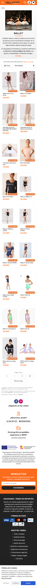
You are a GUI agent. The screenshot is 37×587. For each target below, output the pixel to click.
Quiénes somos (19, 537)
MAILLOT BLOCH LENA (26, 263)
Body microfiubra (8, 197)
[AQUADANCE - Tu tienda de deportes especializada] (12, 2)
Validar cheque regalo (19, 555)
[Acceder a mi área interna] (29, 2)
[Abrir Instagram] (21, 401)
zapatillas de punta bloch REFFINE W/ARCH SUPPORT (10, 129)
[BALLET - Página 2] (22, 376)
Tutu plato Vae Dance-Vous (10, 163)
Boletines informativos (19, 549)
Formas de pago (19, 540)
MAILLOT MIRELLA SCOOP (8, 229)
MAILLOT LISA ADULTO (9, 329)
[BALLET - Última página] (29, 376)
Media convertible (25, 93)
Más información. (7, 578)
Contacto (19, 559)
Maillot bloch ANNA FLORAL (8, 296)
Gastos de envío (19, 543)
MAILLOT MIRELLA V (26, 197)
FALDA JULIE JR (25, 295)
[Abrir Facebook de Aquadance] (16, 401)
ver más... (18, 56)
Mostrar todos (28, 62)
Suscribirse (18, 488)
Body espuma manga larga (9, 362)
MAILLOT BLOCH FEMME (10, 263)
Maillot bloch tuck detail (8, 94)
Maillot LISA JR (24, 329)
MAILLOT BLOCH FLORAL (25, 229)
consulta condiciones (18, 438)
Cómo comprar (19, 534)
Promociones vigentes (19, 552)
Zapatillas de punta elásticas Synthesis (26, 128)
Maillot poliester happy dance (27, 362)
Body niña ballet (25, 163)
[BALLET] (7, 376)
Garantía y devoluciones (19, 546)
